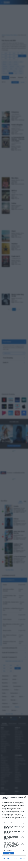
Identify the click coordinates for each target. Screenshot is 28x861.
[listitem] (14, 823)
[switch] (22, 827)
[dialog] (14, 828)
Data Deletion (6, 858)
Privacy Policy (22, 858)
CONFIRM (8, 853)
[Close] (25, 797)
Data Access (14, 858)
